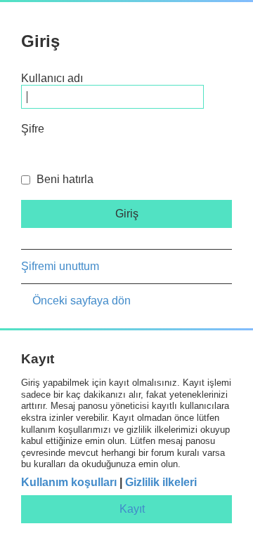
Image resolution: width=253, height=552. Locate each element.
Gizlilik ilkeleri (161, 482)
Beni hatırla (63, 179)
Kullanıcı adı (52, 78)
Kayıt (132, 509)
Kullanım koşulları (69, 482)
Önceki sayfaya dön (81, 301)
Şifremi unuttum (60, 266)
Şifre (32, 129)
